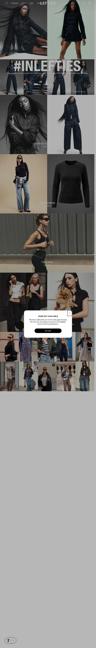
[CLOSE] (69, 313)
